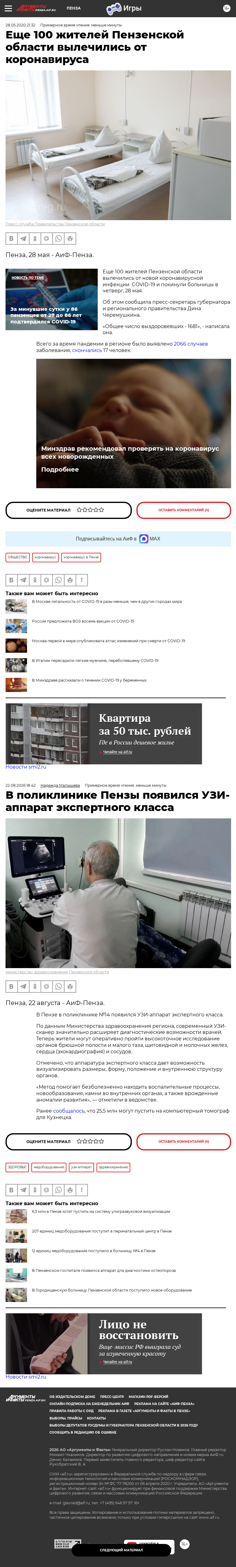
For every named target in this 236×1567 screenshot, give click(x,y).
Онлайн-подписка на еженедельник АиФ (89, 1404)
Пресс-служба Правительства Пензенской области (55, 224)
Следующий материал (121, 1550)
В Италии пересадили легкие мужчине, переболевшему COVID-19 (95, 660)
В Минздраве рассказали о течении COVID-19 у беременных (89, 680)
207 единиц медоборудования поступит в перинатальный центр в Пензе (102, 1231)
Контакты (96, 1418)
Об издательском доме (72, 1397)
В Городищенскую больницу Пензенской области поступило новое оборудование (112, 1290)
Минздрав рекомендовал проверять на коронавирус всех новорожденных (130, 452)
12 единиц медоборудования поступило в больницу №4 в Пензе (93, 1250)
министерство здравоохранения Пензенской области (57, 972)
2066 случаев (191, 344)
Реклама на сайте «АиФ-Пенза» (164, 1404)
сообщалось (69, 1111)
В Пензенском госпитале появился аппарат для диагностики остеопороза (104, 1270)
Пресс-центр (112, 1397)
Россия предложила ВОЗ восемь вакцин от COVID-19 (83, 621)
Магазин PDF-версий (148, 1397)
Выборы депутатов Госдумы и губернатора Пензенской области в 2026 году (123, 1425)
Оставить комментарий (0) (184, 510)
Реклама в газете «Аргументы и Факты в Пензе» (144, 1411)
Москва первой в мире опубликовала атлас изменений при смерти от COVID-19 (108, 641)
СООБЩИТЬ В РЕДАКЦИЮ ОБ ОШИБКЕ (82, 1432)
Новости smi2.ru (26, 767)
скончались (87, 350)
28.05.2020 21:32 (20, 25)
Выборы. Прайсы (65, 1418)
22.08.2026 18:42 (21, 785)
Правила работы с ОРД (71, 1411)
